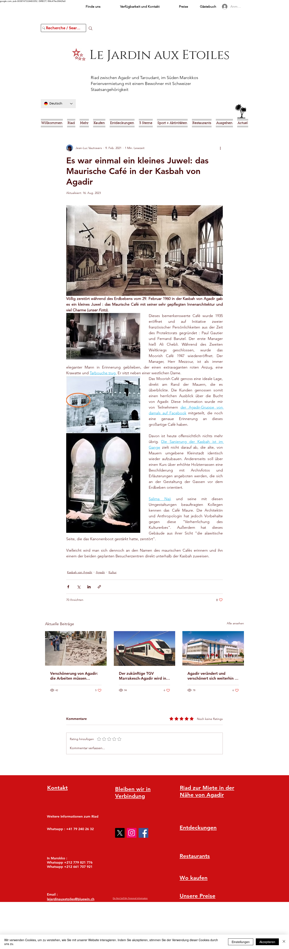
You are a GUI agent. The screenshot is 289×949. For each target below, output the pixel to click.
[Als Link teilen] (99, 587)
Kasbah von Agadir (79, 572)
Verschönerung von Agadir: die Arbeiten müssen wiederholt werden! (74, 676)
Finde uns (93, 6)
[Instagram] (131, 833)
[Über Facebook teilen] (68, 587)
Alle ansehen (235, 623)
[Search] (90, 28)
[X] (120, 833)
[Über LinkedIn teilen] (89, 587)
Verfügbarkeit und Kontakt (140, 6)
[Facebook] (143, 833)
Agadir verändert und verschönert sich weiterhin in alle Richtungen (212, 676)
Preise (183, 6)
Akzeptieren (267, 942)
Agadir (100, 572)
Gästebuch (208, 6)
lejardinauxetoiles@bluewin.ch (70, 899)
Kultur (113, 572)
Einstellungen (241, 942)
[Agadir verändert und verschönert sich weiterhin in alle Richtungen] (213, 648)
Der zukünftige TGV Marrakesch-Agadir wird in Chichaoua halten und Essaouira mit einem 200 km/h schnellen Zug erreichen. (142, 676)
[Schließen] (283, 942)
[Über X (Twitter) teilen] (79, 587)
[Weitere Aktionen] (220, 147)
